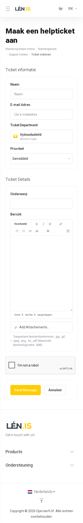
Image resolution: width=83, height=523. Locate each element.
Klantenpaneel (47, 49)
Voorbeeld (20, 223)
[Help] (47, 231)
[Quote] (36, 231)
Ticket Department (24, 125)
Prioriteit (17, 149)
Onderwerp (18, 194)
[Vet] (36, 224)
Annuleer (55, 390)
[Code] (30, 231)
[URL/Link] (60, 224)
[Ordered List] (23, 231)
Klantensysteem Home (20, 49)
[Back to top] (41, 501)
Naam (14, 84)
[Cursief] (43, 224)
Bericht (15, 214)
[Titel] (50, 224)
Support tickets (18, 54)
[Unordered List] (16, 231)
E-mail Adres (20, 105)
